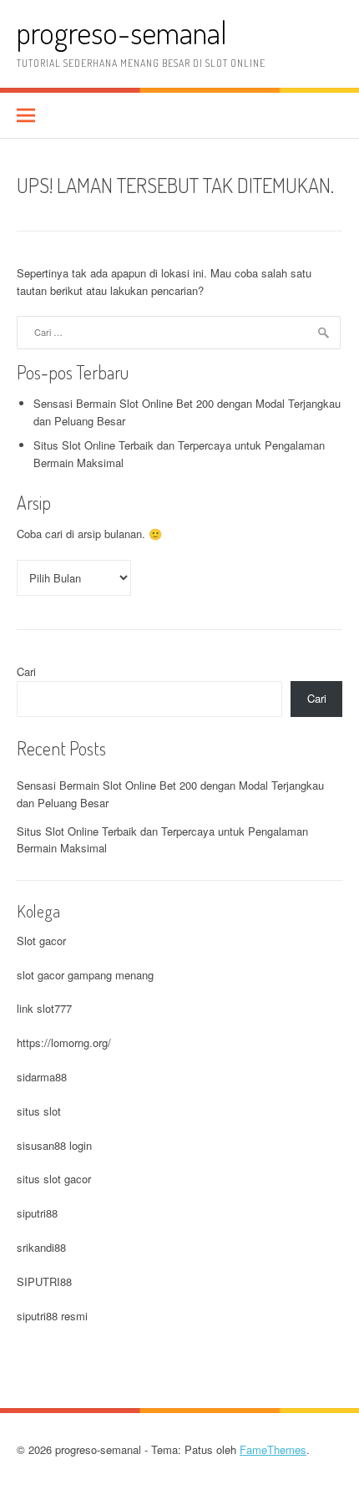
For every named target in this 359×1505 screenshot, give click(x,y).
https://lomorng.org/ (64, 1042)
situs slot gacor (54, 1179)
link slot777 (44, 1008)
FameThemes (273, 1449)
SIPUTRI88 (44, 1281)
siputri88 (37, 1213)
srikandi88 (41, 1247)
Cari (26, 671)
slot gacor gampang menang (85, 975)
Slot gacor (41, 940)
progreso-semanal (122, 32)
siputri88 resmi (52, 1316)
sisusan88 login (54, 1145)
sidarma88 (42, 1077)
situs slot (39, 1111)
